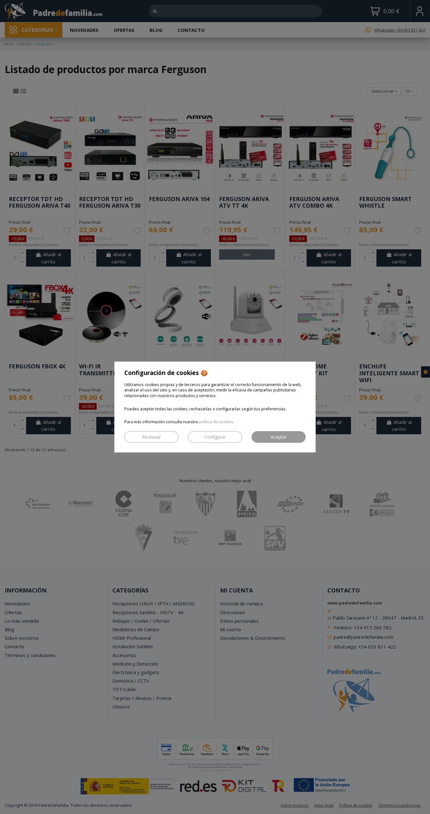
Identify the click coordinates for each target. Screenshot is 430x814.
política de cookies (216, 421)
